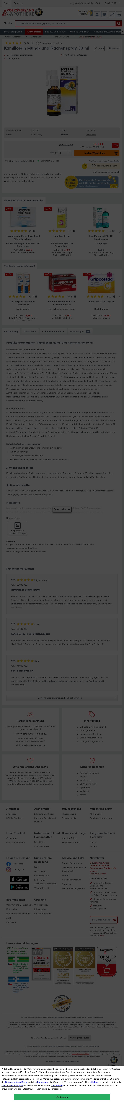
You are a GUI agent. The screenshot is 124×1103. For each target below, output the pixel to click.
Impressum (42, 1082)
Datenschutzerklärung (16, 1082)
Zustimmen (56, 1086)
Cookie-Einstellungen (12, 1086)
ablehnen (94, 1082)
